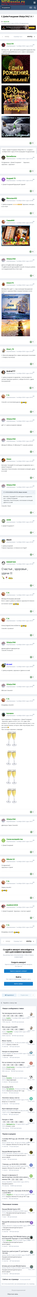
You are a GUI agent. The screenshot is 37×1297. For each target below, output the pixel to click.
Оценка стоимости (12, 1044)
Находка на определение (10, 1051)
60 (21, 1015)
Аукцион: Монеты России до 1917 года (18, 1144)
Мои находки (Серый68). (10, 1027)
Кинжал (4, 1076)
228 (21, 1029)
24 (21, 1122)
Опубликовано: (19, 46)
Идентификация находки (10, 1108)
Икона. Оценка (6, 1041)
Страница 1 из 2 (18, 36)
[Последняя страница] (34, 36)
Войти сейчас (18, 984)
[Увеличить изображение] (11, 739)
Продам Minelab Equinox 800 (11, 1151)
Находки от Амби (7, 1119)
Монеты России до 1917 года (15, 1090)
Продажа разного (7, 1183)
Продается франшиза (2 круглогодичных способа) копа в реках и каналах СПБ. (15, 1177)
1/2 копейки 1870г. (8, 1087)
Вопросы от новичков (8, 1101)
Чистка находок (7, 1020)
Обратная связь (12, 1294)
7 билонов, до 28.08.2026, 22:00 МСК (14, 1164)
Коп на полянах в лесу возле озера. (13, 1062)
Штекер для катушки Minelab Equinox (14, 1266)
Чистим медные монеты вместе (12, 1013)
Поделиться (10, 995)
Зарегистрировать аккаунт (18, 971)
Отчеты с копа (7, 1033)
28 (21, 1065)
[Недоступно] (16, 69)
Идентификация (8, 1055)
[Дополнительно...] (33, 45)
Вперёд (29, 36)
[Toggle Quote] (4, 492)
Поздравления (24, 23)
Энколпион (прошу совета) (10, 1098)
